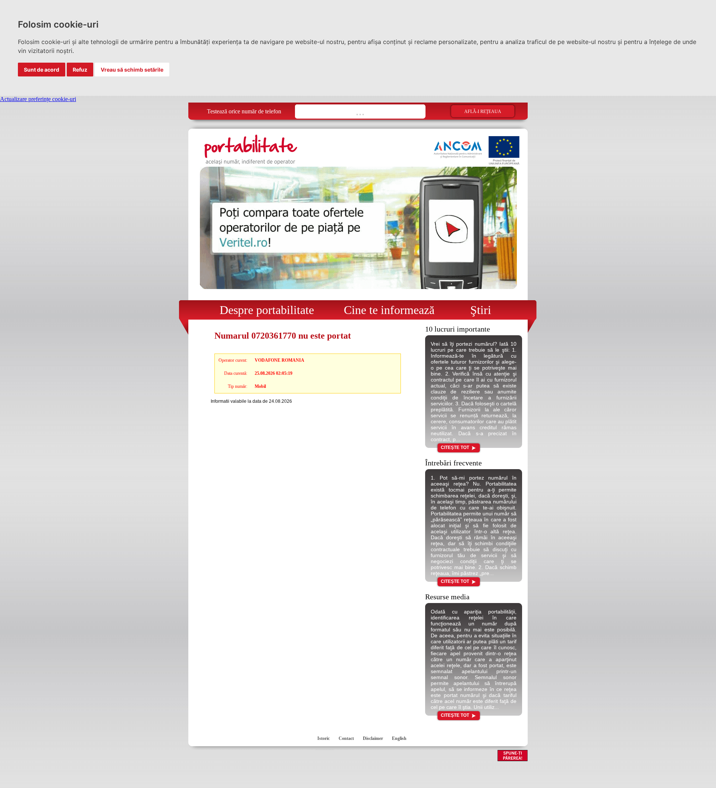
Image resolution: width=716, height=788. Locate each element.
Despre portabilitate (262, 310)
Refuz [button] (80, 69)
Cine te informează (386, 310)
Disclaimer (373, 738)
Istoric (323, 738)
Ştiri (474, 310)
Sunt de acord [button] (41, 69)
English (399, 738)
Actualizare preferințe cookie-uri (38, 99)
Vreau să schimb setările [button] (132, 69)
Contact (346, 738)
